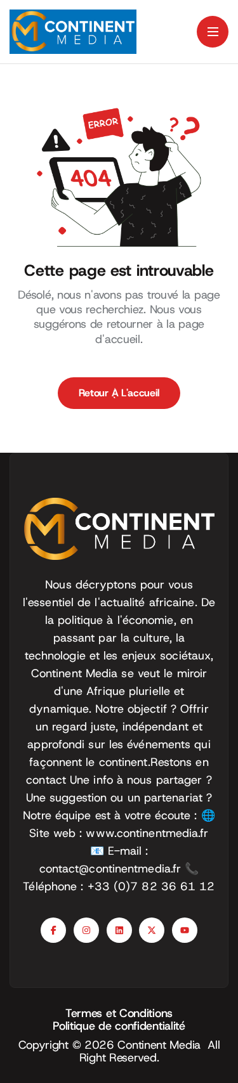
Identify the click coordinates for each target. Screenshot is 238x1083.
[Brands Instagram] (86, 930)
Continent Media (162, 1045)
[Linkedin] (119, 930)
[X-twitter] (151, 930)
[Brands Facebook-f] (53, 930)
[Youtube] (184, 930)
